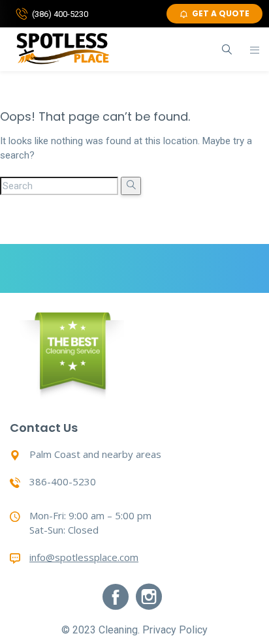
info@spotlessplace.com (83, 557)
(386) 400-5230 (60, 14)
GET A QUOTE (220, 13)
